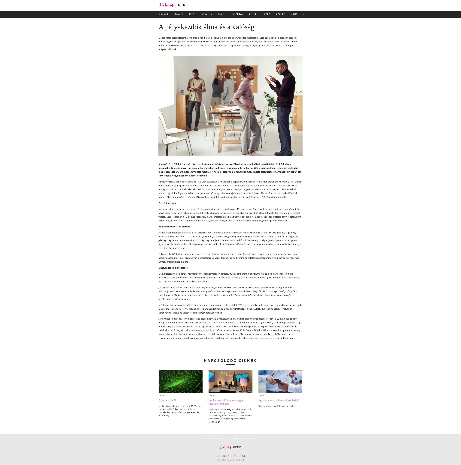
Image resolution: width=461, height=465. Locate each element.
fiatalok (186, 232)
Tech (161, 395)
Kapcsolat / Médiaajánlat (230, 460)
